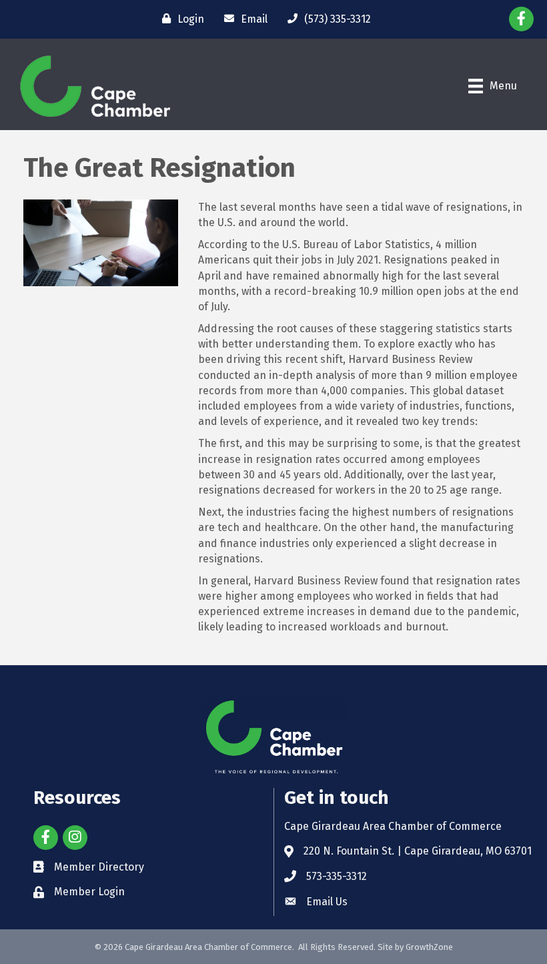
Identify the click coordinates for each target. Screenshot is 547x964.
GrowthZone (429, 947)
